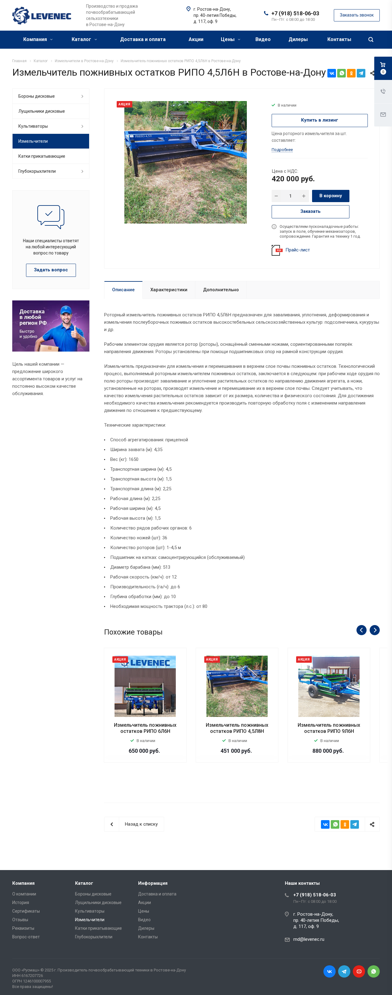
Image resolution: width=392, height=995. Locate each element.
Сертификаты (26, 911)
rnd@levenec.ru (308, 939)
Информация (153, 883)
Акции (196, 39)
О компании (24, 893)
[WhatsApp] (341, 73)
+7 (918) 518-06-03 (295, 13)
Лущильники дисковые (41, 111)
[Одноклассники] (351, 73)
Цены (228, 39)
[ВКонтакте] (331, 73)
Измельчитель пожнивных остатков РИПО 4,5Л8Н (237, 728)
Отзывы (20, 919)
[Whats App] (374, 971)
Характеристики (168, 289)
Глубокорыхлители (37, 171)
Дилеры (298, 39)
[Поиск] (371, 40)
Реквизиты (23, 928)
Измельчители (33, 141)
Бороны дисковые (36, 96)
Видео (263, 39)
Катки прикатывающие (41, 156)
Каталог (82, 39)
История (20, 902)
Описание (123, 289)
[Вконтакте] (329, 971)
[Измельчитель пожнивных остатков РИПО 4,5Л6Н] (185, 162)
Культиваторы (33, 126)
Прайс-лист (297, 250)
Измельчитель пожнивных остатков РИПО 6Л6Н (145, 728)
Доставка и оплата (143, 39)
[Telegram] (361, 73)
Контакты (339, 39)
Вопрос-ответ (26, 936)
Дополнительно (221, 289)
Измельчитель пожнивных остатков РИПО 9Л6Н (329, 728)
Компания (35, 39)
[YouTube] (359, 971)
